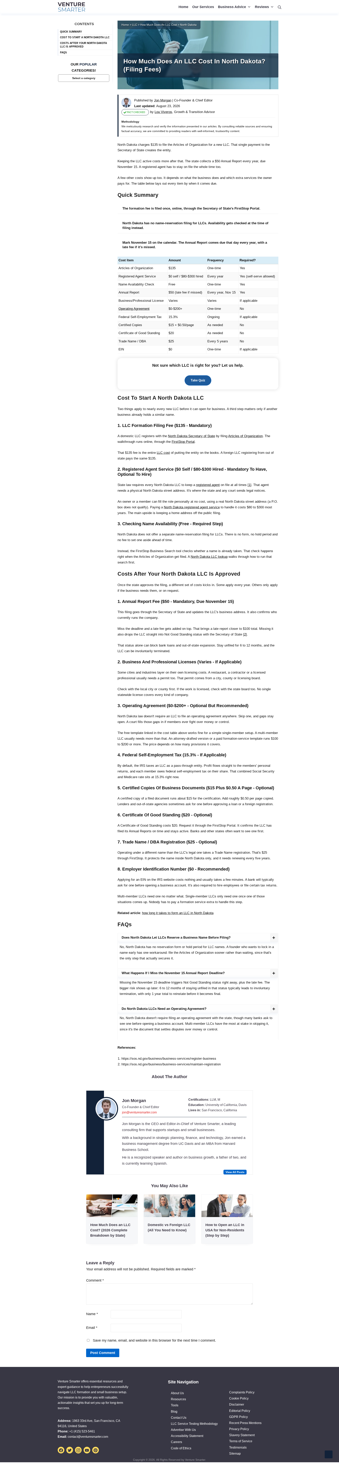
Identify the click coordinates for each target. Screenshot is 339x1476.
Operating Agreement (133, 309)
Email (91, 1328)
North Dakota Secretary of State (191, 436)
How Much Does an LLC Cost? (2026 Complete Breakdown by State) (110, 1230)
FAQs (63, 52)
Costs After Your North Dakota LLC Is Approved (83, 45)
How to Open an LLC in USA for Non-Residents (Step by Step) (224, 1230)
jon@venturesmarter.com (139, 1112)
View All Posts (235, 1172)
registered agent (208, 485)
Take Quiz (198, 380)
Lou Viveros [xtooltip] (163, 112)
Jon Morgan (134, 1100)
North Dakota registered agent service (192, 507)
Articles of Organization (245, 436)
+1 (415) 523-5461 (82, 1431)
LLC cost (163, 453)
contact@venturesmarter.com (88, 1436)
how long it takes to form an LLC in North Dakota (177, 913)
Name (92, 1314)
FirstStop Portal (183, 442)
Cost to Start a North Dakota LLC (84, 37)
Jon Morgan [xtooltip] (162, 100)
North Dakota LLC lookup (209, 557)
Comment (95, 1280)
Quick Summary (71, 31)
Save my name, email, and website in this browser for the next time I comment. (154, 1340)
